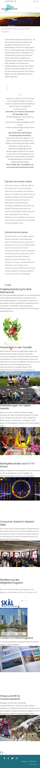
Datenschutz (33, 761)
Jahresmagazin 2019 (31, 592)
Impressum (24, 761)
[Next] (2, 752)
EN (37, 1)
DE (34, 1)
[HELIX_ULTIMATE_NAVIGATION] (37, 8)
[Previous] (1, 752)
